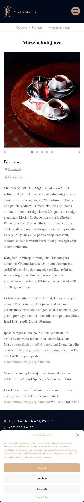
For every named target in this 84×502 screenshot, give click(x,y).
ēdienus (35, 309)
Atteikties (42, 478)
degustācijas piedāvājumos (32, 344)
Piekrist (42, 468)
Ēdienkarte (14, 169)
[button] (78, 435)
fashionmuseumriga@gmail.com (27, 361)
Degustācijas (15, 177)
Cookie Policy (42, 497)
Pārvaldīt (42, 489)
